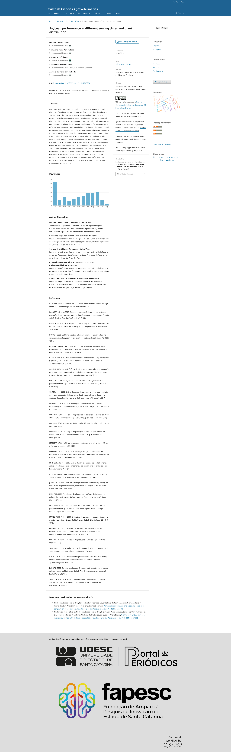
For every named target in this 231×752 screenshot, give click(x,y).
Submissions (83, 13)
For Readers (157, 64)
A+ (158, 28)
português (157, 49)
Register (175, 2)
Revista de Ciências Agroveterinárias (72, 9)
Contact (109, 13)
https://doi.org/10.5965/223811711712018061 (71, 83)
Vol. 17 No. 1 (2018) (72, 21)
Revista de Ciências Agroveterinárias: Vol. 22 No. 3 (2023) (115, 618)
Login (183, 2)
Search (181, 13)
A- (166, 28)
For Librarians (158, 71)
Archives (60, 21)
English (156, 46)
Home (48, 13)
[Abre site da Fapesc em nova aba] (115, 726)
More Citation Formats (125, 174)
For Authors (157, 67)
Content (57, 13)
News (118, 13)
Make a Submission (161, 82)
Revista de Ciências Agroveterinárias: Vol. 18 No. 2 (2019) (100, 609)
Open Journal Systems (162, 144)
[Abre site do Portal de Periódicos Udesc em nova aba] (115, 672)
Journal (69, 13)
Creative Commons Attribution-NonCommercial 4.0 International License (131, 105)
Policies (97, 13)
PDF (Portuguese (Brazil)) (128, 42)
